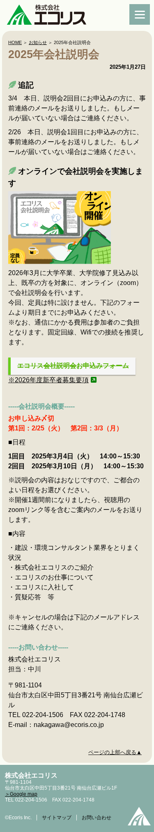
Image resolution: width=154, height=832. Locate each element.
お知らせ (38, 42)
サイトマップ (56, 817)
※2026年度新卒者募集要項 (48, 379)
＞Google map (21, 794)
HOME (15, 42)
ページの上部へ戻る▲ (115, 752)
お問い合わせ (96, 817)
